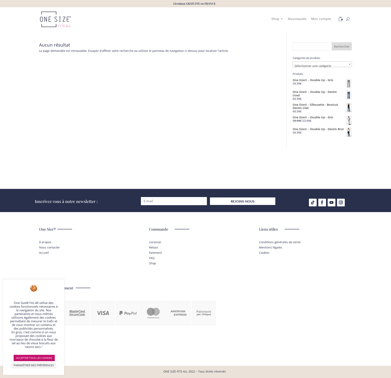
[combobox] (322, 64)
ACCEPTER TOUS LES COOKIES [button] (34, 358)
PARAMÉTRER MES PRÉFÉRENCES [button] (34, 365)
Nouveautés (297, 19)
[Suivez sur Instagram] (341, 202)
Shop (275, 19)
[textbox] (322, 66)
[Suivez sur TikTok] (313, 202)
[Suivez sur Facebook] (322, 202)
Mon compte (321, 19)
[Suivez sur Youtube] (331, 202)
